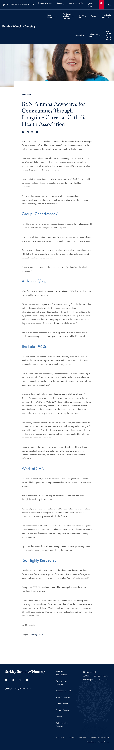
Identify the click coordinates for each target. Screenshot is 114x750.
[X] (32, 132)
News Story (26, 94)
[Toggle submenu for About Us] (85, 16)
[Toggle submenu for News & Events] (94, 4)
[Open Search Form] (109, 5)
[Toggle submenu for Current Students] (64, 4)
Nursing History (37, 634)
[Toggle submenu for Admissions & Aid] (100, 35)
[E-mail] (36, 132)
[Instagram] (20, 680)
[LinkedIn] (27, 132)
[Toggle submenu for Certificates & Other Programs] (73, 16)
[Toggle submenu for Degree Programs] (57, 16)
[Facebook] (23, 132)
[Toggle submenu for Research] (84, 35)
